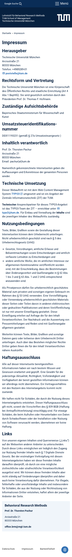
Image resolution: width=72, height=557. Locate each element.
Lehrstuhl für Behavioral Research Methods (23, 15)
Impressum (27, 549)
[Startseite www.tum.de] (63, 17)
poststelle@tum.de (16, 73)
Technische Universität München (18, 21)
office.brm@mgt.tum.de (18, 526)
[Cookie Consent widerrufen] (64, 549)
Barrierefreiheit (47, 549)
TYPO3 (16, 193)
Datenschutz (8, 549)
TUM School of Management (16, 18)
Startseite (6, 33)
